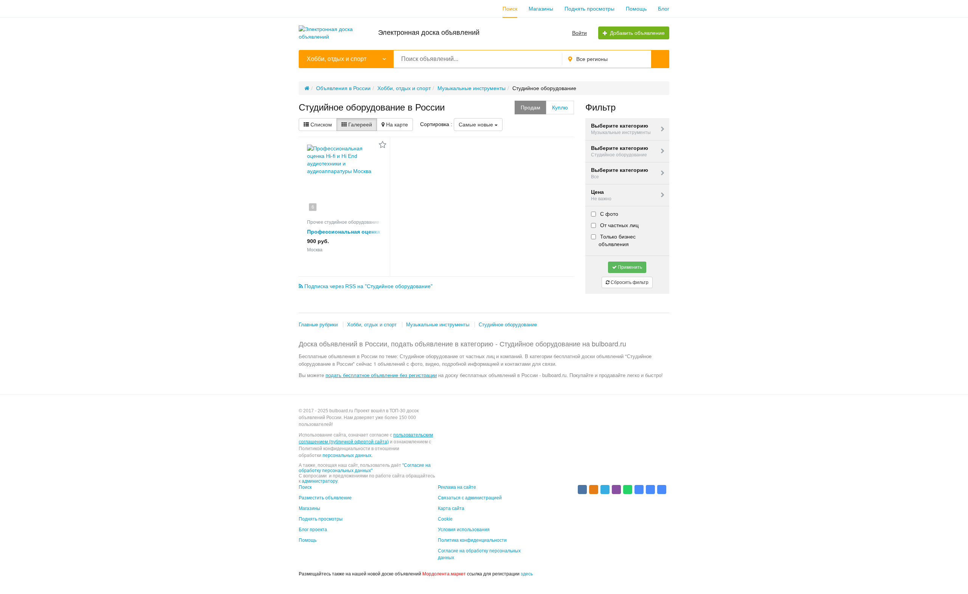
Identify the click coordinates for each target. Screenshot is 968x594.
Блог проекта (313, 529)
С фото (608, 214)
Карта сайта (451, 508)
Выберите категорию (621, 129)
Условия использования (464, 529)
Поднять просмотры (589, 9)
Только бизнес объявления (617, 240)
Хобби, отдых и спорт (372, 324)
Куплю (560, 107)
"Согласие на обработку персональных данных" (365, 468)
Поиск (510, 9)
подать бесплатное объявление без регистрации (381, 375)
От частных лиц (619, 225)
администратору (319, 481)
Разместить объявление (325, 497)
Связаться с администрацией (470, 497)
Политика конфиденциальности (472, 540)
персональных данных (347, 455)
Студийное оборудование (508, 324)
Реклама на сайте (457, 487)
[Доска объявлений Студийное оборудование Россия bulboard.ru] (639, 489)
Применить (629, 267)
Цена (601, 195)
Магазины (541, 9)
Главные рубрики (318, 324)
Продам (530, 107)
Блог (663, 9)
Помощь (636, 9)
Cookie (445, 519)
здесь (527, 574)
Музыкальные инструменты (437, 324)
